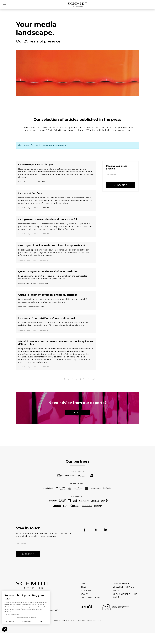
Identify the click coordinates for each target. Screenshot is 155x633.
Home (84, 583)
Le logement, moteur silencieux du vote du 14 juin (48, 219)
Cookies (99, 620)
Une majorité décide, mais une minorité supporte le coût (52, 245)
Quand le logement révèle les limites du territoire (48, 271)
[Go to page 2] (88, 379)
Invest (84, 587)
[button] (5, 4)
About (84, 594)
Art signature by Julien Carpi (125, 595)
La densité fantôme (30, 193)
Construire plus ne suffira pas (35, 164)
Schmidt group (121, 583)
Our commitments (90, 598)
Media (116, 590)
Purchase (86, 590)
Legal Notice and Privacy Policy (87, 620)
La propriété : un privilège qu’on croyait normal (46, 318)
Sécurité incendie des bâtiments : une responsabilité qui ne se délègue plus (55, 343)
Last (93, 379)
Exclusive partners (123, 587)
